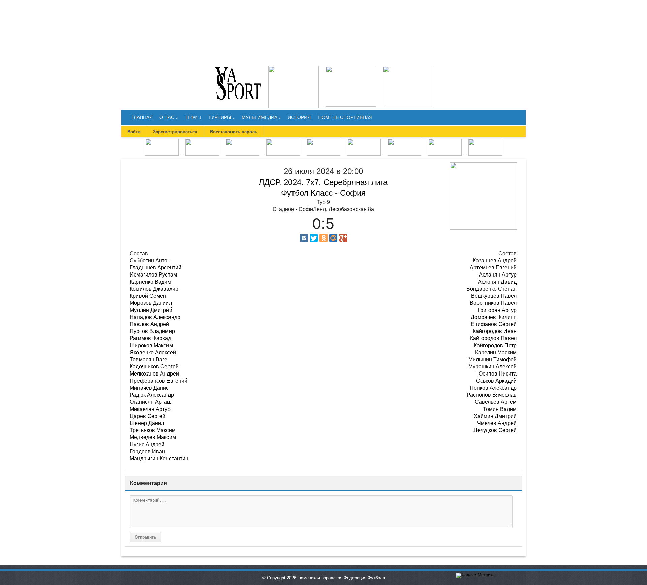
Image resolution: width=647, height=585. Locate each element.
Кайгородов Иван (495, 331)
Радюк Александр (152, 395)
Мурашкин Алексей (492, 366)
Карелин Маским (496, 352)
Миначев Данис (149, 388)
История (299, 117)
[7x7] (202, 140)
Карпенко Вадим (150, 282)
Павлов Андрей (149, 324)
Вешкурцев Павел (494, 296)
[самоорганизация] (351, 68)
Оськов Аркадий (496, 381)
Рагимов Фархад (150, 338)
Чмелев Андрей (497, 423)
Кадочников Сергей (154, 366)
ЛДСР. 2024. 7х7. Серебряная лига (323, 182)
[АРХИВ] (323, 140)
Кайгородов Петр (495, 345)
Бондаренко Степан (491, 289)
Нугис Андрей (147, 444)
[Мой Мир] (333, 238)
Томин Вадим (500, 409)
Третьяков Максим (153, 430)
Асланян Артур (498, 275)
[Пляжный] (364, 140)
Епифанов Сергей (494, 324)
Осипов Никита (498, 374)
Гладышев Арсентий (155, 267)
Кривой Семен (148, 296)
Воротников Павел (493, 303)
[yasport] (237, 68)
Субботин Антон (150, 260)
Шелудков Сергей (494, 430)
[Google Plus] (343, 238)
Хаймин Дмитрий (495, 416)
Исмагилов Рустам (153, 275)
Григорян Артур (497, 310)
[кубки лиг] (283, 140)
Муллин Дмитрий (151, 310)
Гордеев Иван (147, 451)
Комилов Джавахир (154, 289)
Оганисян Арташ (151, 402)
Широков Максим (151, 345)
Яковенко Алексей (153, 352)
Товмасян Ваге (148, 359)
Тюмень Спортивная (344, 117)
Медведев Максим (153, 437)
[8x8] (162, 140)
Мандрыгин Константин (159, 458)
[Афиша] (485, 140)
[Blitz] (242, 140)
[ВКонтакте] (304, 238)
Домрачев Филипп (494, 317)
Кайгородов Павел (493, 338)
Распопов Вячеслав (492, 395)
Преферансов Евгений (158, 381)
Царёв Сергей (147, 416)
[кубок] (404, 140)
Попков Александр (493, 388)
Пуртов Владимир (152, 331)
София (353, 192)
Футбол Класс (307, 192)
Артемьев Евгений (493, 267)
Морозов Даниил (151, 303)
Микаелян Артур (150, 409)
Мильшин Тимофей (492, 359)
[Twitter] (314, 238)
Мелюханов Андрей (154, 374)
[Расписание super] (445, 140)
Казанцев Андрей (495, 260)
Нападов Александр (155, 317)
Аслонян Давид (497, 282)
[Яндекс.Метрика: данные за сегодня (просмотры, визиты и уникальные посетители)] (475, 575)
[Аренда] (408, 68)
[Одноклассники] (323, 238)
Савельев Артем (496, 402)
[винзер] (293, 68)
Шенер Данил (147, 423)
